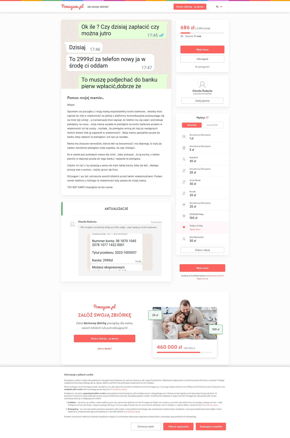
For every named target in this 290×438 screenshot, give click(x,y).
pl (217, 6)
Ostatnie (192, 125)
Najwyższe (212, 125)
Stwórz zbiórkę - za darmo (190, 6)
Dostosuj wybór (146, 426)
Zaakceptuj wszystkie (211, 426)
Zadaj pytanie (202, 100)
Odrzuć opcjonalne (178, 426)
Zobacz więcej (202, 250)
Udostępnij (202, 59)
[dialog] (145, 402)
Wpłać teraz (202, 49)
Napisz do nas (202, 278)
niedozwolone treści (214, 275)
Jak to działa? (104, 348)
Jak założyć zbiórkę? (98, 6)
